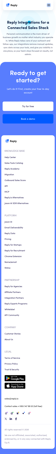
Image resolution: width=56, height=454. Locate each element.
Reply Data (10, 233)
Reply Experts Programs (16, 303)
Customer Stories (13, 333)
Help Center (10, 157)
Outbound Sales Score (15, 180)
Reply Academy (12, 168)
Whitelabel (10, 309)
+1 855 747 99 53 (25, 406)
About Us (9, 339)
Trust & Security (12, 369)
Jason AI (8, 221)
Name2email (11, 261)
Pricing (8, 238)
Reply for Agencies (13, 286)
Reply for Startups (13, 244)
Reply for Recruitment (15, 250)
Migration (9, 174)
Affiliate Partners (13, 292)
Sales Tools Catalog (14, 162)
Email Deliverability (14, 227)
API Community (12, 315)
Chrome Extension (13, 256)
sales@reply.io (11, 398)
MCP (7, 191)
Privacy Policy (11, 363)
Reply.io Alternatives (14, 197)
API (6, 185)
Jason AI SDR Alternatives (17, 203)
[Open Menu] (49, 5)
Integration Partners (14, 297)
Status (7, 267)
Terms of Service (12, 357)
